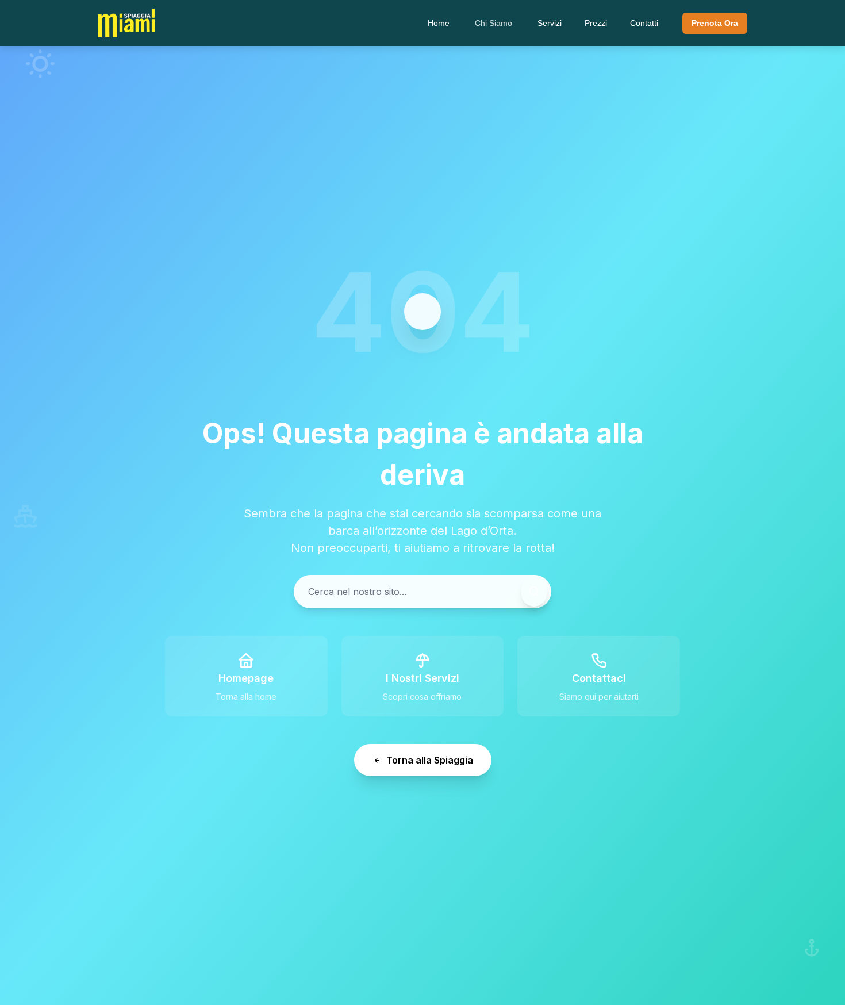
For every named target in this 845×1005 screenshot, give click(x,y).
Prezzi (596, 23)
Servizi (549, 23)
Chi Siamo (493, 23)
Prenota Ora (715, 23)
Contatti (644, 23)
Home (439, 23)
